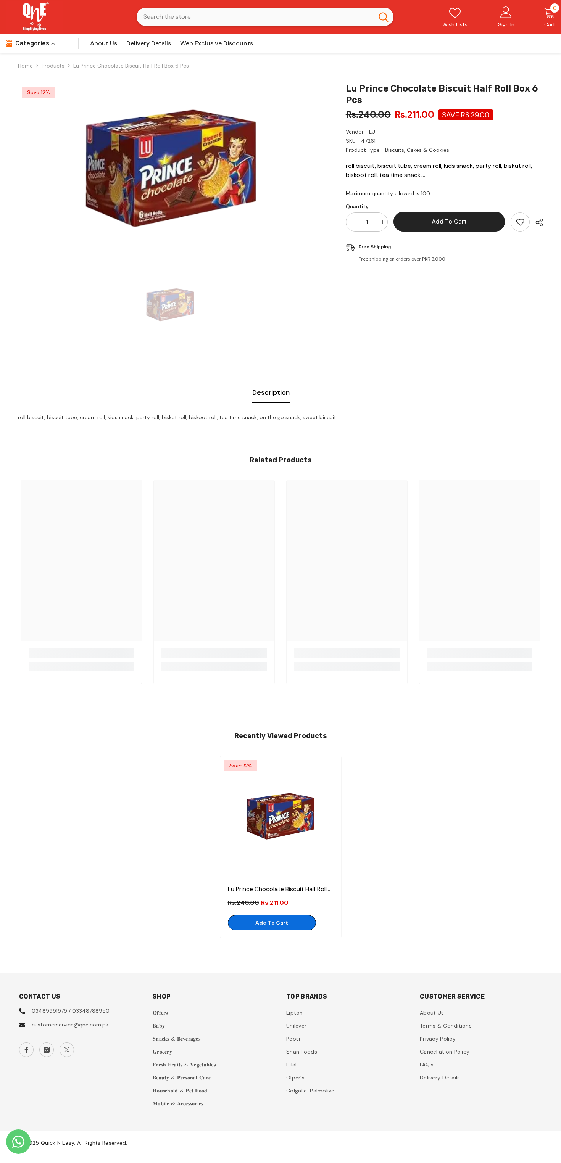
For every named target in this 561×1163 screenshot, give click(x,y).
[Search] (265, 17)
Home (25, 65)
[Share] (536, 222)
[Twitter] (67, 1049)
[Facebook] (26, 1049)
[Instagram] (46, 1049)
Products (53, 65)
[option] (170, 168)
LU (372, 131)
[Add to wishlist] (520, 222)
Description (271, 392)
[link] (81, 653)
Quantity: (358, 206)
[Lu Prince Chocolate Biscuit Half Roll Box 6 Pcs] (280, 816)
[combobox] (255, 17)
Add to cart (449, 221)
